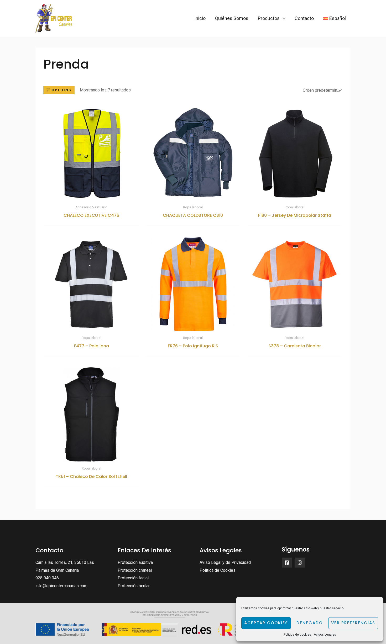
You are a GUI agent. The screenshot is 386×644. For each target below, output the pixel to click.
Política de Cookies (218, 570)
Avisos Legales (325, 634)
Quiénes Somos (231, 18)
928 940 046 (47, 577)
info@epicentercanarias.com (61, 585)
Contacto (304, 18)
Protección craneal (135, 570)
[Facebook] (287, 563)
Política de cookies (297, 634)
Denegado (309, 623)
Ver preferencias (353, 623)
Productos (269, 18)
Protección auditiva (135, 562)
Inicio (200, 18)
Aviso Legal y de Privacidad (225, 562)
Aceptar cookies (266, 623)
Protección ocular (134, 585)
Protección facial (133, 577)
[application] (282, 18)
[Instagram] (300, 563)
